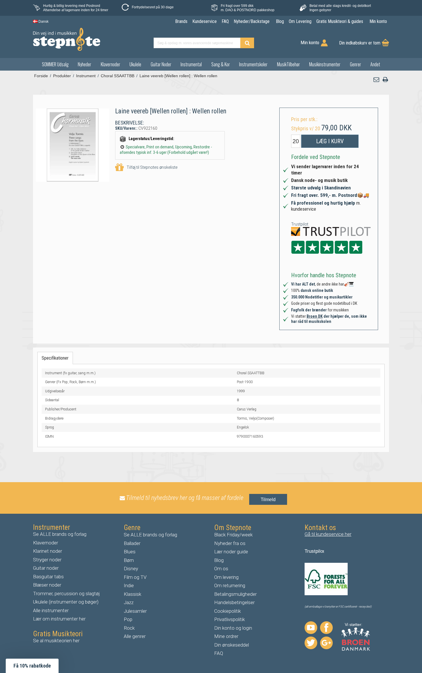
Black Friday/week (233, 535)
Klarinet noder (47, 551)
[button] (376, 79)
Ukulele (135, 64)
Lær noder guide (231, 551)
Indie (129, 585)
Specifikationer (55, 358)
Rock (129, 628)
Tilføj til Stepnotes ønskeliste (152, 167)
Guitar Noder (161, 64)
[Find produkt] (247, 43)
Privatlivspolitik (229, 619)
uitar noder (47, 568)
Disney (131, 568)
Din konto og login (233, 628)
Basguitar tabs (48, 576)
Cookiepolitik (227, 611)
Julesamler (135, 611)
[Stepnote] (66, 39)
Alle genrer (135, 636)
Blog (219, 560)
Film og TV (135, 577)
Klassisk (132, 594)
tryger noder (48, 560)
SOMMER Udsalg (55, 64)
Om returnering (229, 585)
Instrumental (191, 64)
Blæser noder (47, 585)
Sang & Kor (220, 64)
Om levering (226, 577)
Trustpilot (299, 224)
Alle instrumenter (51, 610)
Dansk (43, 22)
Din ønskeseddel (231, 645)
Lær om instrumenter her (59, 619)
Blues (129, 551)
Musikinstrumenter (324, 64)
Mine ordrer (226, 636)
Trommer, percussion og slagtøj (66, 593)
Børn (129, 560)
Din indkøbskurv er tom (359, 43)
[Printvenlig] (385, 79)
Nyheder (84, 64)
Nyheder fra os (229, 543)
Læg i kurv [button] (330, 141)
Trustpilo (314, 551)
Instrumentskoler (253, 64)
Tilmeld (268, 499)
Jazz (128, 602)
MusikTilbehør (288, 64)
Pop (128, 619)
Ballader (132, 543)
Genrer (355, 64)
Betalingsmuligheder (235, 594)
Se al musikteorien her (56, 640)
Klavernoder (110, 64)
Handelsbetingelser (234, 602)
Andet (375, 64)
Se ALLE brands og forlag (59, 534)
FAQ (218, 653)
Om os (221, 568)
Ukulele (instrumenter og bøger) (65, 602)
